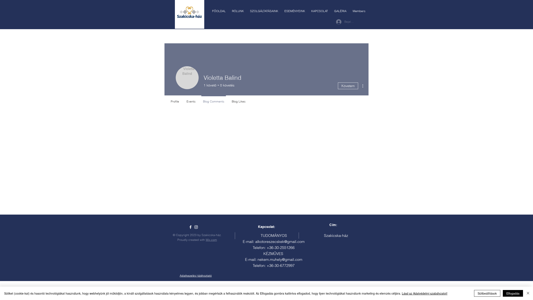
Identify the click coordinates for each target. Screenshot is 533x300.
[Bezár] (528, 293)
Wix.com (211, 240)
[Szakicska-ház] (190, 227)
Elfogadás (512, 293)
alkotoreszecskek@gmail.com (280, 241)
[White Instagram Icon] (196, 227)
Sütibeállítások (487, 293)
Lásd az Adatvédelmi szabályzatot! (424, 293)
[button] (264, 11)
